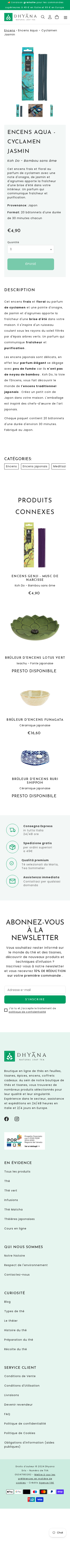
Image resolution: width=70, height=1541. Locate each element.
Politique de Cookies (19, 1433)
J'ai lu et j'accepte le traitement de (32, 1010)
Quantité (13, 242)
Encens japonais (35, 466)
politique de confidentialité (27, 1011)
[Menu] (65, 17)
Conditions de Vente (20, 1376)
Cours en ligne (15, 1228)
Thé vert (10, 1190)
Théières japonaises (19, 1219)
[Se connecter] (50, 17)
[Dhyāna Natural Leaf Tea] (20, 17)
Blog (7, 1302)
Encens (9, 30)
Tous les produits (17, 1171)
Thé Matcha (13, 1209)
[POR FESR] (24, 1149)
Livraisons (11, 1395)
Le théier (11, 1321)
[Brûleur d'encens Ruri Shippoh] (35, 771)
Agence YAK (46, 1482)
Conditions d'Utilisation (22, 1386)
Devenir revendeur (18, 1405)
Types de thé (14, 1311)
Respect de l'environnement (26, 1265)
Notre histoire (14, 1256)
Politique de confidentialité (25, 1424)
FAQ (7, 1414)
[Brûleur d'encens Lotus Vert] (35, 638)
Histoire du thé (15, 1330)
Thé (7, 1181)
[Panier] (57, 17)
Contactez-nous (17, 1275)
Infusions (11, 1200)
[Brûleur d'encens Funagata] (35, 708)
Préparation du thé (18, 1340)
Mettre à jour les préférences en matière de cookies (35, 1478)
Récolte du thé (15, 1349)
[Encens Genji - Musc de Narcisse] (35, 559)
